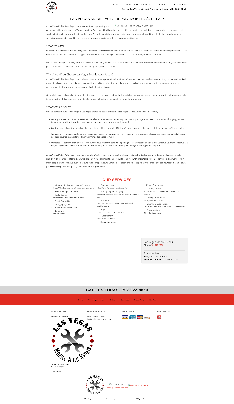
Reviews (162, 4)
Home (116, 4)
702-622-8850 (157, 245)
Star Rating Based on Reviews (116, 388)
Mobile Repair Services (138, 4)
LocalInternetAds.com (124, 399)
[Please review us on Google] (138, 385)
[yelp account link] (159, 318)
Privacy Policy (139, 300)
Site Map (152, 300)
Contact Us (180, 4)
